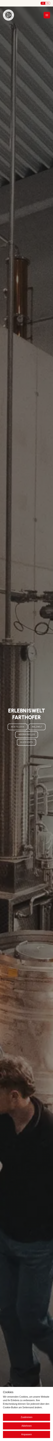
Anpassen (26, 1434)
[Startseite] (8, 15)
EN (48, 3)
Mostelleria (17, 727)
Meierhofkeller (26, 734)
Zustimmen (26, 1417)
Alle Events (26, 742)
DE (43, 3)
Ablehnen (26, 1426)
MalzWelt (37, 727)
